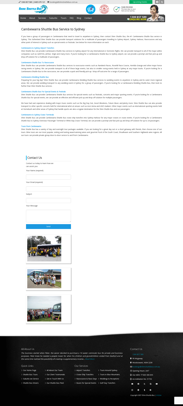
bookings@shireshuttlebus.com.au (146, 366)
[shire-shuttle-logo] (33, 9)
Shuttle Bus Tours (30, 374)
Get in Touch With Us (55, 379)
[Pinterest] (138, 390)
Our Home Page (29, 370)
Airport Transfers (83, 370)
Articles (158, 395)
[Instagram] (132, 390)
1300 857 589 (137, 354)
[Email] (132, 384)
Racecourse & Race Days (86, 379)
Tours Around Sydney (108, 370)
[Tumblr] (144, 390)
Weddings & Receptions (109, 379)
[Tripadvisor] (151, 390)
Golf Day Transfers (107, 383)
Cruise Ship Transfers (84, 374)
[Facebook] (157, 2)
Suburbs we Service (31, 379)
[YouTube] (157, 384)
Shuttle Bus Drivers (31, 383)
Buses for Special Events (86, 383)
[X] (162, 2)
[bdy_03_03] (104, 9)
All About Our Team (55, 370)
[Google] (151, 384)
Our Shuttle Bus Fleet (55, 383)
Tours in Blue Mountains (110, 374)
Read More (90, 359)
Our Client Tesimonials (56, 374)
